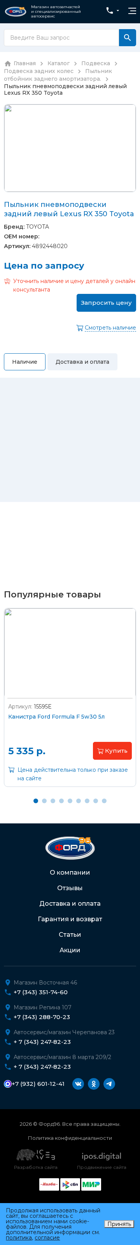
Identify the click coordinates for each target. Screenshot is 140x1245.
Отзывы (70, 888)
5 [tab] (70, 801)
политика (19, 1237)
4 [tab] (61, 801)
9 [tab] (104, 801)
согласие (47, 1237)
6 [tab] (78, 801)
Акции (70, 950)
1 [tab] (35, 801)
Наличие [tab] (24, 361)
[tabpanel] (70, 703)
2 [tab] (44, 801)
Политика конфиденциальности (70, 1138)
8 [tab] (95, 801)
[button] (112, 751)
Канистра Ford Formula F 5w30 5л (56, 716)
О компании (70, 872)
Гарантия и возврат (70, 919)
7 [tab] (87, 801)
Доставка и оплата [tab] (82, 361)
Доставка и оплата (70, 903)
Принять (119, 1224)
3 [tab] (53, 801)
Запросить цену (106, 302)
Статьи (70, 934)
